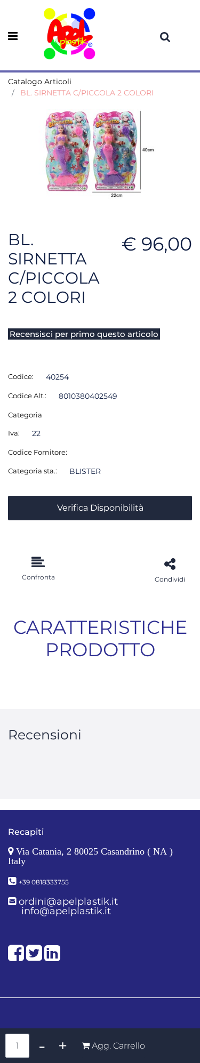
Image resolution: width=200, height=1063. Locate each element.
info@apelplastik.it (66, 911)
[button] (100, 153)
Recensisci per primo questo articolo (84, 334)
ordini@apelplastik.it (68, 901)
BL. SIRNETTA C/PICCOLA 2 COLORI (87, 93)
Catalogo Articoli (39, 81)
